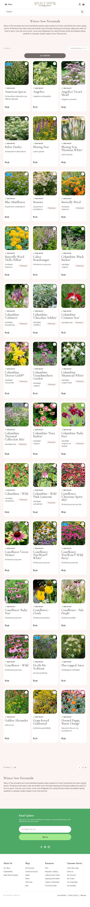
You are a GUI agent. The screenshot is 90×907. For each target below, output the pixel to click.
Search (9, 12)
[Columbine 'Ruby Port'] (73, 414)
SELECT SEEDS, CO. (14, 895)
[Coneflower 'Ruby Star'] (17, 591)
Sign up (45, 837)
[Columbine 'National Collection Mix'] (17, 414)
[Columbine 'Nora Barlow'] (45, 414)
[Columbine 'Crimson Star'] (73, 296)
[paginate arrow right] (85, 767)
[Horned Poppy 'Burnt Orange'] (73, 702)
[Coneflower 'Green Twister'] (17, 533)
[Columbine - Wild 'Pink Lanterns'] (45, 475)
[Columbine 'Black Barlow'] (73, 238)
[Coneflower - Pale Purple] (73, 591)
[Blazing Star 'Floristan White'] (73, 128)
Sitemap (83, 895)
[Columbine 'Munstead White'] (73, 354)
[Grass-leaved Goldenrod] (45, 702)
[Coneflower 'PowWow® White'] (45, 533)
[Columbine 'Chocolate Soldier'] (45, 296)
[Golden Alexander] (17, 702)
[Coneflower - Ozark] (45, 591)
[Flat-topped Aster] (73, 646)
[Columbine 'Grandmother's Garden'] (45, 354)
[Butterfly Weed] (73, 183)
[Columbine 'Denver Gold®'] (17, 354)
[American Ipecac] (17, 73)
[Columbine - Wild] (17, 475)
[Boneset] (45, 183)
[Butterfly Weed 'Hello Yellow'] (17, 238)
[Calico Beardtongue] (45, 238)
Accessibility (61, 895)
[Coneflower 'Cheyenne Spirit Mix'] (73, 475)
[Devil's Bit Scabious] (45, 646)
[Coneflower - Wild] (17, 646)
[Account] (79, 4)
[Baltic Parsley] (17, 128)
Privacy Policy (73, 895)
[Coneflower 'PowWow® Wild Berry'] (73, 533)
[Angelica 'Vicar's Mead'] (73, 73)
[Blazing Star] (45, 128)
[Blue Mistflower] (17, 183)
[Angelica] (45, 73)
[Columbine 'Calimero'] (17, 296)
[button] (41, 847)
